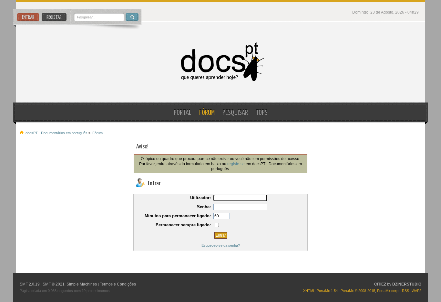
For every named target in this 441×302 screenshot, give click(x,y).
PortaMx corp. (388, 291)
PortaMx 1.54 (327, 291)
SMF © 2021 (54, 284)
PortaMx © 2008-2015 (358, 291)
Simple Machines (82, 284)
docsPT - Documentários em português (220, 62)
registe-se (236, 164)
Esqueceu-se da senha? (220, 245)
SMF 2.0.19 (30, 284)
